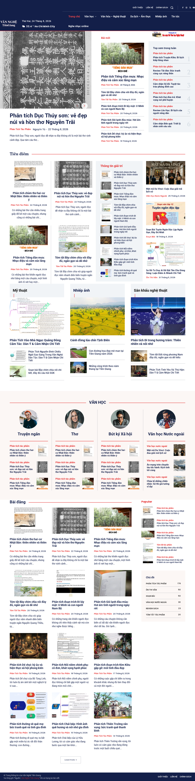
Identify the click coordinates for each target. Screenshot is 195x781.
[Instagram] (186, 8)
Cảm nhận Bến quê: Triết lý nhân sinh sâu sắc (167, 125)
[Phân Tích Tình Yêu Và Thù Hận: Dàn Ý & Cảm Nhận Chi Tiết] (139, 371)
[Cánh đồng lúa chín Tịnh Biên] (97, 316)
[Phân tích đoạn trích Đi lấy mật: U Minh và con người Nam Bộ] (106, 218)
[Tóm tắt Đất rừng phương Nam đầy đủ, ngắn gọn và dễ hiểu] (139, 356)
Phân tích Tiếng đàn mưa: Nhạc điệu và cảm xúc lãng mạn (122, 78)
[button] (172, 7)
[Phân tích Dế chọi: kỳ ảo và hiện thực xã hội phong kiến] (106, 240)
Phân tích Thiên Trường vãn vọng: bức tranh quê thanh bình (111, 727)
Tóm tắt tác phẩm (109, 99)
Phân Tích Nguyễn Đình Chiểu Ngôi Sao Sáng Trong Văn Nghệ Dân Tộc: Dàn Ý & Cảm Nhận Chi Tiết (45, 356)
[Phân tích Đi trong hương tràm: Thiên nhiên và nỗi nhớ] (158, 316)
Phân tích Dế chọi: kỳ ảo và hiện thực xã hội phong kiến (121, 135)
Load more (70, 759)
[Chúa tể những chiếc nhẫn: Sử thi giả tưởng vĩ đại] (179, 482)
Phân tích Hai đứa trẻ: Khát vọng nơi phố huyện (167, 98)
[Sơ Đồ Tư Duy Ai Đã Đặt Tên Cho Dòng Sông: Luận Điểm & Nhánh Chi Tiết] (165, 254)
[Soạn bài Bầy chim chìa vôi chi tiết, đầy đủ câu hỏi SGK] (18, 371)
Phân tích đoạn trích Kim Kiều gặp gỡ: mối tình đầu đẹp (126, 262)
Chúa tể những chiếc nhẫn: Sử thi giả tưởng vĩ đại (158, 484)
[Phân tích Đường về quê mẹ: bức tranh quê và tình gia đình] (106, 273)
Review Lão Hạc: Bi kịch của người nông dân (167, 112)
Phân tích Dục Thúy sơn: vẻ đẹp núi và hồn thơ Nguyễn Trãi (48, 118)
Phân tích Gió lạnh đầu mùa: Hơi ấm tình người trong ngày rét (120, 121)
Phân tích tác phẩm (20, 129)
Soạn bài (150, 237)
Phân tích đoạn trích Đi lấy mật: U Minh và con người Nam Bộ (122, 107)
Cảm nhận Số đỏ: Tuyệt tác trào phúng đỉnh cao (166, 85)
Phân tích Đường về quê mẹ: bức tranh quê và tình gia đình (125, 273)
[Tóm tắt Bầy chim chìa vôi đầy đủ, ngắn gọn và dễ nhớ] (73, 239)
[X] (190, 8)
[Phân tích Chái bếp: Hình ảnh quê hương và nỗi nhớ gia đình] (71, 705)
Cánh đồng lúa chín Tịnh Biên (90, 340)
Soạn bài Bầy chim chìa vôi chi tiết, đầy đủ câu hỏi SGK (44, 371)
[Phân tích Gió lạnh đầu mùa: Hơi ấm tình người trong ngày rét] (106, 229)
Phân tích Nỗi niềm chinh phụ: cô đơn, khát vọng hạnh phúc (125, 251)
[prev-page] (77, 106)
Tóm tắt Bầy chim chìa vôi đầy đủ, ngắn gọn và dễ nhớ (73, 259)
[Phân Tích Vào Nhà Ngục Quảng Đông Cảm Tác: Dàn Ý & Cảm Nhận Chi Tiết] (37, 316)
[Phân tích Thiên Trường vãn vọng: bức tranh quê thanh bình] (113, 705)
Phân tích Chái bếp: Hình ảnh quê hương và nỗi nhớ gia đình (70, 725)
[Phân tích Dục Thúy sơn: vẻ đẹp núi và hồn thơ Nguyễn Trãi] (45, 70)
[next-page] (84, 106)
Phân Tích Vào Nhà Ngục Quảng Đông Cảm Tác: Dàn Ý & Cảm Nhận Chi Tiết (35, 342)
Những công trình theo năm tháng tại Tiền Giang (104, 367)
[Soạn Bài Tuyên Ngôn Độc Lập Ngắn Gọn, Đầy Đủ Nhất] (165, 213)
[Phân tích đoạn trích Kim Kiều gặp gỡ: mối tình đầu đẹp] (106, 262)
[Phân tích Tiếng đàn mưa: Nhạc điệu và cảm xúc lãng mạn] (122, 58)
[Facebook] (183, 8)
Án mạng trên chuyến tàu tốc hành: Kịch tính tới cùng (158, 467)
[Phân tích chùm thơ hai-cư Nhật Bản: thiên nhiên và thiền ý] (29, 174)
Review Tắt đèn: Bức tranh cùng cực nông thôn (166, 72)
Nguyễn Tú (39, 129)
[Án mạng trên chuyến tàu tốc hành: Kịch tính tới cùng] (179, 465)
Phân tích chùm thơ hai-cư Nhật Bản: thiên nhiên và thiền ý (29, 196)
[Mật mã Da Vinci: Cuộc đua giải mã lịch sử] (165, 172)
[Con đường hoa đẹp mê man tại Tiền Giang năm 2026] (78, 352)
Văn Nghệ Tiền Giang (30, 778)
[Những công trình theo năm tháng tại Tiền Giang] (78, 367)
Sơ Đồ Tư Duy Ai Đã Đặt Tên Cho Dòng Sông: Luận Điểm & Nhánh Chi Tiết (165, 271)
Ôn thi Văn (152, 277)
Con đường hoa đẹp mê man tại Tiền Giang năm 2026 (106, 352)
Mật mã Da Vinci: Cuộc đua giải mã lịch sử (158, 451)
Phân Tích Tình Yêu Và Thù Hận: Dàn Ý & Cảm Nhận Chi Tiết (167, 371)
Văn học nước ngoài (156, 196)
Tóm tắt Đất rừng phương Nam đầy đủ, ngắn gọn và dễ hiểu (166, 356)
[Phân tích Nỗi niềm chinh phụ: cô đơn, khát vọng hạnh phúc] (106, 251)
